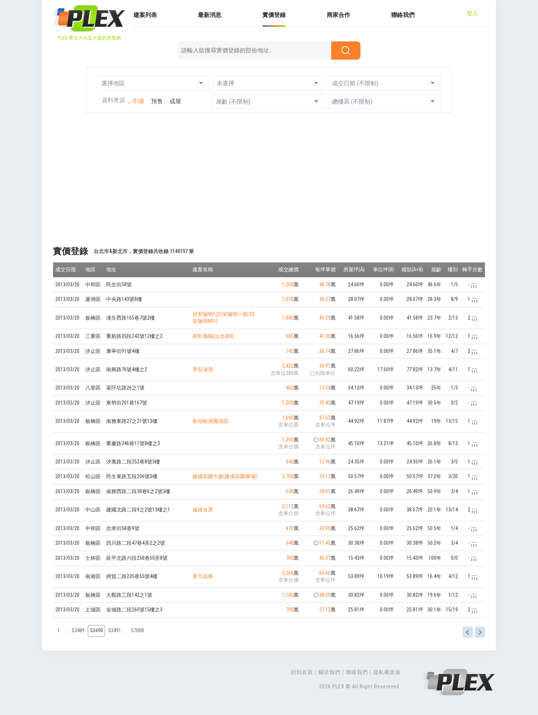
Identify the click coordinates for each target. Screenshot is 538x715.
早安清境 (203, 369)
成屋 (175, 101)
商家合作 (338, 14)
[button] (153, 83)
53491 (114, 630)
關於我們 (329, 672)
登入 (472, 13)
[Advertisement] (269, 175)
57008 (137, 630)
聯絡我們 (403, 14)
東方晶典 (203, 576)
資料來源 (113, 100)
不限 (138, 101)
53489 (78, 630)
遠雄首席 (203, 510)
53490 (96, 630)
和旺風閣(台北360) (213, 336)
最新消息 (209, 14)
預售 (157, 101)
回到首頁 (302, 672)
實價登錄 (274, 14)
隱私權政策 (387, 672)
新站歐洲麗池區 (210, 421)
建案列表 (145, 14)
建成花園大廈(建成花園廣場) (225, 476)
